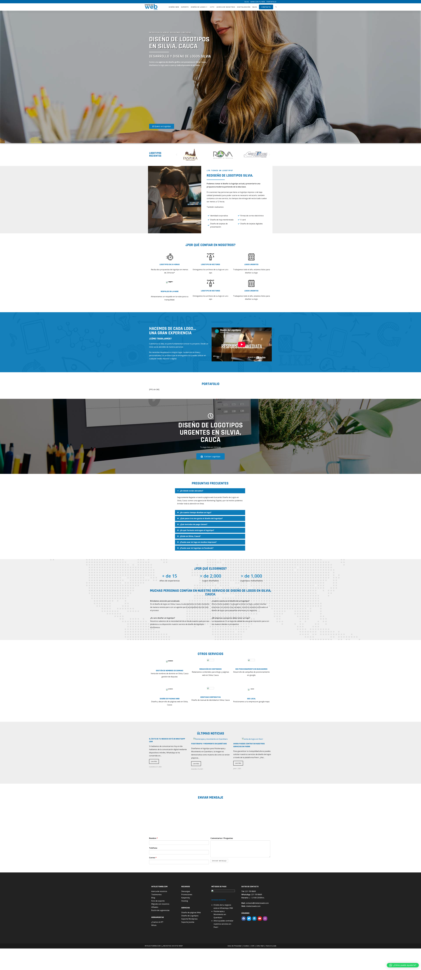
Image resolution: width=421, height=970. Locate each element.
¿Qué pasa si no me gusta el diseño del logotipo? (201, 518)
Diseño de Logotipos (189, 915)
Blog (246, 2)
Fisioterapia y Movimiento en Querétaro (209, 743)
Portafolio (271, 2)
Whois (153, 925)
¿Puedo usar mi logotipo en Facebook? (196, 548)
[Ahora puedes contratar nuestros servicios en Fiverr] (252, 739)
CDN (252, 946)
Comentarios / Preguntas (221, 838)
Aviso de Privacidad (234, 946)
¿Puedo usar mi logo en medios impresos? (198, 542)
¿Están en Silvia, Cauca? (190, 536)
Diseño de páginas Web (191, 912)
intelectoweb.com (253, 906)
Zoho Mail (260, 946)
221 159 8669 (250, 891)
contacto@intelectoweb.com (257, 903)
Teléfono (153, 848)
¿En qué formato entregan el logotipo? (197, 530)
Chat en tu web (271, 946)
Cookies (246, 946)
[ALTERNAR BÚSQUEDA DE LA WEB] (276, 7)
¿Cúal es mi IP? (157, 922)
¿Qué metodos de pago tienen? (193, 524)
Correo (153, 857)
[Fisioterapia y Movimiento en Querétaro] (210, 739)
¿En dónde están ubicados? (191, 491)
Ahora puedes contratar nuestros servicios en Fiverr (223, 924)
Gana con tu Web (257, 2)
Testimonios (156, 894)
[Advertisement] (173, 96)
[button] (176, 154)
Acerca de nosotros (159, 891)
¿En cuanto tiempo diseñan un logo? (195, 512)
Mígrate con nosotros (160, 904)
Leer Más (154, 761)
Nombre (153, 838)
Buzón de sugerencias (160, 910)
